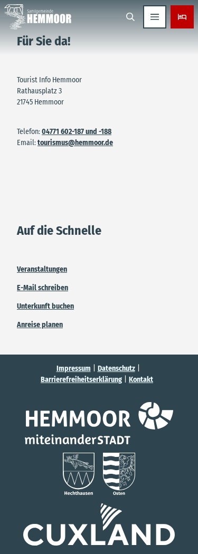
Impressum (73, 368)
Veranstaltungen (42, 269)
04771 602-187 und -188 (76, 131)
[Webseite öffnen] (99, 423)
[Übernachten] (182, 16)
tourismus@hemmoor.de (75, 142)
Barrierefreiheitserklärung (81, 379)
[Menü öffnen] (154, 16)
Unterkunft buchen (45, 306)
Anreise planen (40, 324)
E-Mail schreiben (42, 287)
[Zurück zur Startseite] (37, 17)
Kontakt (141, 379)
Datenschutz (116, 368)
